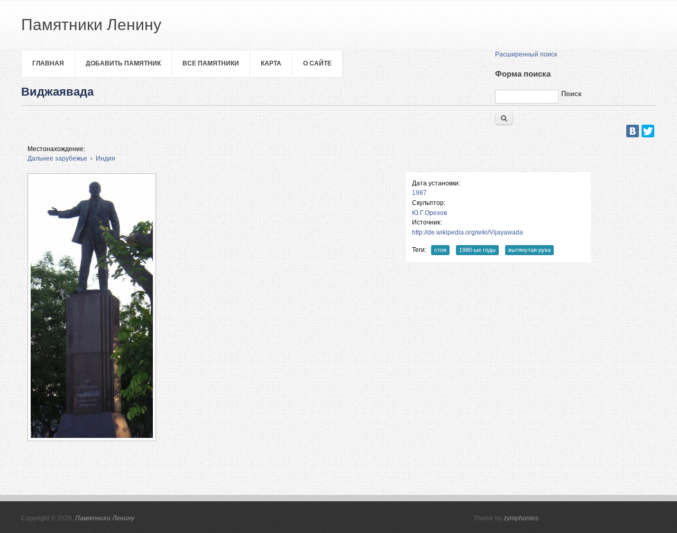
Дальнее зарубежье (57, 158)
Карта (271, 63)
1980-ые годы (477, 250)
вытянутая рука (529, 250)
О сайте (317, 63)
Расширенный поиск (526, 54)
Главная (48, 63)
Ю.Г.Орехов (429, 213)
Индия (105, 158)
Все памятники (210, 63)
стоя (440, 250)
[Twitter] (648, 131)
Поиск (571, 94)
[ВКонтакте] (632, 131)
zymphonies (521, 518)
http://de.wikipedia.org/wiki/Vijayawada (467, 232)
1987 (419, 193)
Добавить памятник (123, 63)
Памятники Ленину (104, 518)
